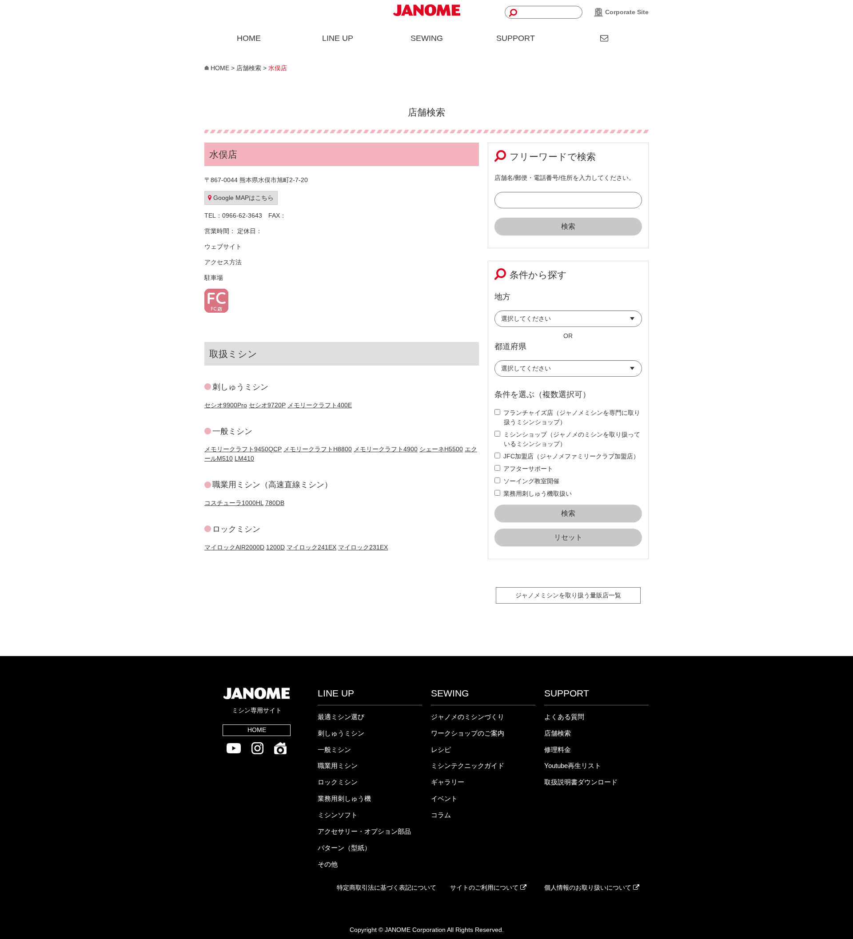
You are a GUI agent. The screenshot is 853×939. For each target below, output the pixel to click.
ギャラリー (447, 782)
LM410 (244, 458)
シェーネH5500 (441, 449)
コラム (441, 815)
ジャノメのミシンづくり (467, 716)
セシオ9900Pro (225, 405)
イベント (444, 798)
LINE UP (337, 38)
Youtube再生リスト (572, 765)
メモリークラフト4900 (386, 449)
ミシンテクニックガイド (467, 765)
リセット (568, 537)
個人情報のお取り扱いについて (588, 887)
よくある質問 (564, 716)
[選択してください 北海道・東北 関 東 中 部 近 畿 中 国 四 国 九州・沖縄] (568, 320)
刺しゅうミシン (341, 733)
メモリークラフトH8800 (317, 449)
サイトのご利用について (485, 887)
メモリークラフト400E (319, 405)
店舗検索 (557, 733)
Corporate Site (626, 12)
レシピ (441, 749)
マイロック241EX (311, 547)
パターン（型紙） (344, 847)
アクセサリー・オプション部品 (364, 831)
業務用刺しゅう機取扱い (537, 493)
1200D (275, 547)
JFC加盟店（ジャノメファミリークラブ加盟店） (571, 456)
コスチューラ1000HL (233, 502)
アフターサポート (528, 468)
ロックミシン (338, 782)
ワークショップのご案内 (467, 733)
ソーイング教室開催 (531, 481)
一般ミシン (334, 749)
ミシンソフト (338, 815)
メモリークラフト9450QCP (243, 449)
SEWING (427, 38)
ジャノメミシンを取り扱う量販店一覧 (568, 595)
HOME (249, 38)
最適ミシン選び (341, 716)
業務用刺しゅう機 (344, 798)
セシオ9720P (267, 405)
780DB (274, 502)
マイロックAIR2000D (234, 547)
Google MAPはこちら (242, 197)
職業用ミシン (338, 765)
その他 (328, 864)
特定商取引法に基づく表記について (386, 887)
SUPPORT (515, 38)
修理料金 (557, 749)
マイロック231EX (363, 547)
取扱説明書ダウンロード (581, 782)
